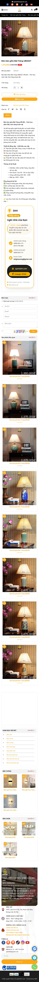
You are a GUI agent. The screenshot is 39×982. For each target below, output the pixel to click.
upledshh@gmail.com (20, 2)
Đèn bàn (9, 734)
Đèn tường (10, 742)
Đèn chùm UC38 (29, 837)
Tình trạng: (5, 82)
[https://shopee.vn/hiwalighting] (17, 4)
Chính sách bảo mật (12, 930)
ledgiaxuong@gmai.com (23, 259)
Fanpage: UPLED (20, 274)
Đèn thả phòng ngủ (13, 763)
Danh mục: (5, 105)
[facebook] (7, 4)
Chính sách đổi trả (12, 927)
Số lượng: (5, 87)
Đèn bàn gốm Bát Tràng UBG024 (20, 594)
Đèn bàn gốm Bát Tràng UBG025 (20, 550)
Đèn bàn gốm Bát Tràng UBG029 (20, 420)
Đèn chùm (10, 738)
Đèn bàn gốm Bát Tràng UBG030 (20, 376)
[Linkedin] (17, 109)
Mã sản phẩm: (6, 71)
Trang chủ (5, 15)
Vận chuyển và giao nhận (14, 932)
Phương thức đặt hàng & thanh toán (18, 935)
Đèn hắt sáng (11, 747)
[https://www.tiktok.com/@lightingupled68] (22, 4)
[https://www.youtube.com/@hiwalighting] (31, 4)
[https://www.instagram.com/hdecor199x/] (26, 4)
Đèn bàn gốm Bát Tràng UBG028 (20, 463)
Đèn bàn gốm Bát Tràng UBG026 (20, 507)
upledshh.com (21, 268)
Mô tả (8, 115)
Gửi (33, 331)
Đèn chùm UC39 (10, 837)
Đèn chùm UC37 (10, 857)
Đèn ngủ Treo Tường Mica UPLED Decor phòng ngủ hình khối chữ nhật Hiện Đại (10, 790)
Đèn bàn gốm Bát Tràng (18, 15)
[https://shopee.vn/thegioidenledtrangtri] (12, 4)
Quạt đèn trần (11, 751)
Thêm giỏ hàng (20, 94)
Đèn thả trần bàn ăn (13, 759)
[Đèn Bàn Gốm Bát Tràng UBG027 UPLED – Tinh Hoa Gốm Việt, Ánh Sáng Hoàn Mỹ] (20, 38)
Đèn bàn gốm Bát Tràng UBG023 (20, 637)
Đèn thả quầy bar (12, 755)
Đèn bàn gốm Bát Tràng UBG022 (20, 681)
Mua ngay (20, 99)
